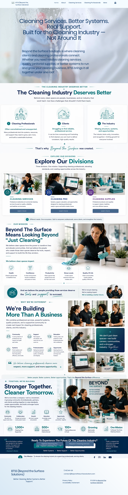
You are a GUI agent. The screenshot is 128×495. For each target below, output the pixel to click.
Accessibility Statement (71, 483)
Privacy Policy (67, 480)
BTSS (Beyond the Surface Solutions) (27, 472)
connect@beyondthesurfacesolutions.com (79, 474)
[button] (115, 2)
